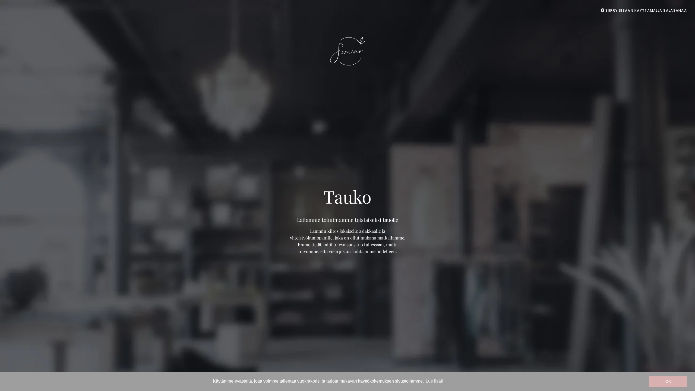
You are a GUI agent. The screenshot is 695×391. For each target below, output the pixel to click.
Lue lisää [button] (434, 381)
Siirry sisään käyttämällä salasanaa (645, 10)
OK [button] (668, 381)
